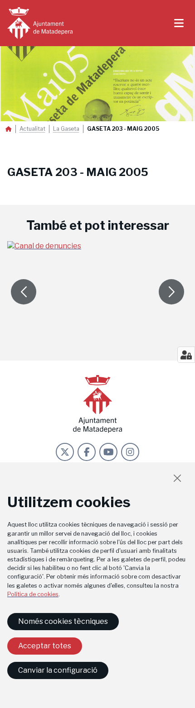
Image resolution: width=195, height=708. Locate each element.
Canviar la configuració (58, 670)
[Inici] (40, 23)
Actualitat (32, 129)
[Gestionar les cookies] (186, 355)
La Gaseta (66, 129)
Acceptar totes (44, 645)
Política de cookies (32, 594)
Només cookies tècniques (63, 621)
